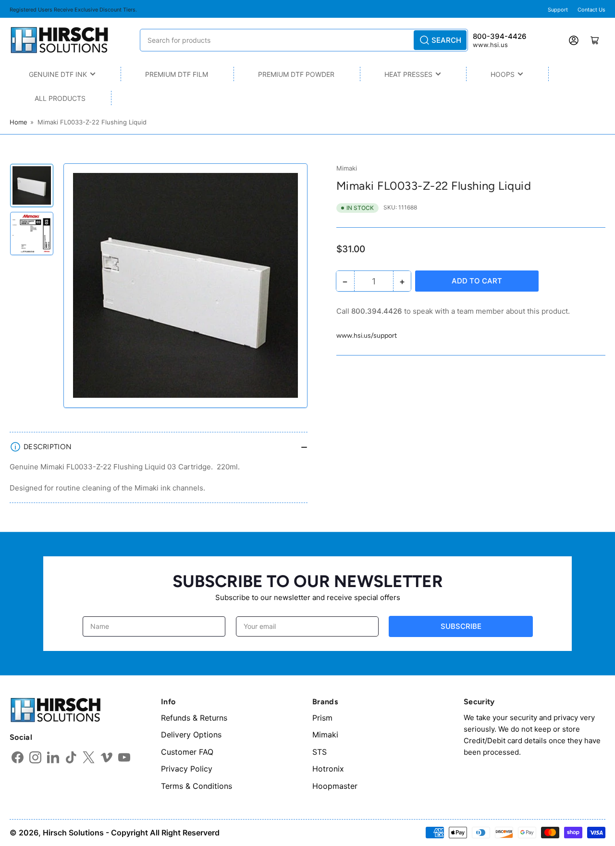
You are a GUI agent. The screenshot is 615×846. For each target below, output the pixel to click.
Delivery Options (191, 734)
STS (319, 752)
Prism (322, 718)
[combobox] (304, 40)
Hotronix (328, 768)
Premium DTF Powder (296, 74)
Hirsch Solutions (73, 832)
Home (18, 122)
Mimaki (346, 168)
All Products (60, 98)
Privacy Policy (186, 768)
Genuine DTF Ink (58, 74)
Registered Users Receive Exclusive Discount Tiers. (73, 9)
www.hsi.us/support (366, 335)
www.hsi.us (490, 45)
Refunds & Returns (194, 718)
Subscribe (461, 626)
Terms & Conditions (196, 786)
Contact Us (591, 9)
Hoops (503, 74)
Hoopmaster (334, 786)
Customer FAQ (187, 752)
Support (558, 9)
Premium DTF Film (176, 74)
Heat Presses (408, 74)
